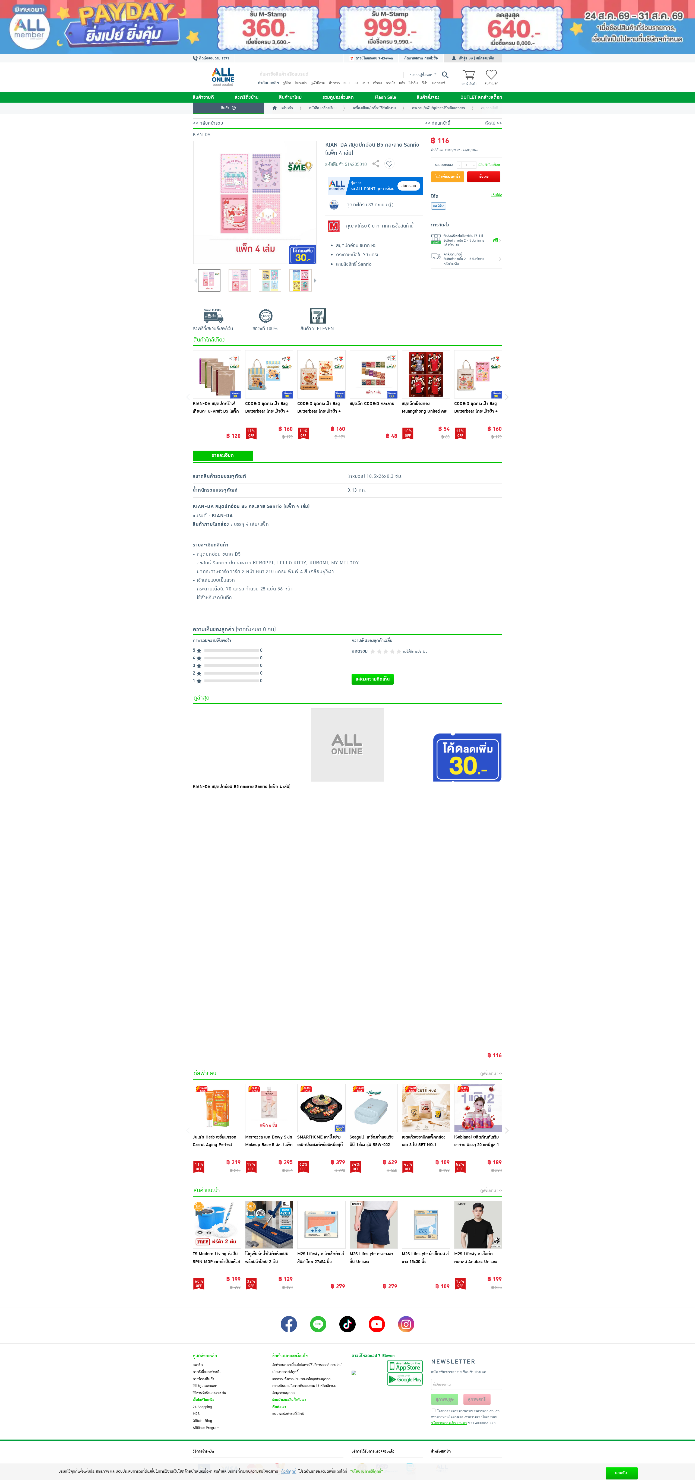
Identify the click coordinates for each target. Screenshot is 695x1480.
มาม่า (365, 83)
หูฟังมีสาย (318, 83)
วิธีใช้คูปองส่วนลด (205, 1386)
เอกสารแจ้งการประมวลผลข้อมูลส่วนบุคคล (301, 1379)
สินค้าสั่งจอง (428, 97)
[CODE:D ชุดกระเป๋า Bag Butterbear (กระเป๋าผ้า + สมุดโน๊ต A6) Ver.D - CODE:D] (321, 374)
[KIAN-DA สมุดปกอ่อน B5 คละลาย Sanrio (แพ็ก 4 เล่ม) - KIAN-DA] (347, 745)
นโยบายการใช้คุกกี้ (285, 1372)
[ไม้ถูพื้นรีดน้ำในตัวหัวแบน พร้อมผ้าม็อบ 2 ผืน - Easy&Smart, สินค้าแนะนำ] (269, 1225)
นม (355, 83)
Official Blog (202, 1421)
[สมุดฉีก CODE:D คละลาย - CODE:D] (374, 374)
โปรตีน (413, 83)
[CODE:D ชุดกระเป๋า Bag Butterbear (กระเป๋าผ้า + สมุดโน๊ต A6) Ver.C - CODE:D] (269, 374)
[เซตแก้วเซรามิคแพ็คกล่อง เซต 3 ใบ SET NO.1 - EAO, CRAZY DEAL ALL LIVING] (426, 1108)
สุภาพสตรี (477, 1399)
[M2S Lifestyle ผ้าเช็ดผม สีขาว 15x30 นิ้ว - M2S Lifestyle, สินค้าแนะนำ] (426, 1225)
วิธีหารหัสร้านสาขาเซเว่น (209, 1393)
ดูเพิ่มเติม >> (491, 1074)
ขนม (346, 83)
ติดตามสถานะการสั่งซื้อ (421, 58)
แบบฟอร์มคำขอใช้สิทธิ (288, 1413)
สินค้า (225, 108)
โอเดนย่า (301, 83)
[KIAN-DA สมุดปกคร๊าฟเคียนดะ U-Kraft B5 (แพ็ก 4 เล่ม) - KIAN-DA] (217, 374)
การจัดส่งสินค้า (203, 1379)
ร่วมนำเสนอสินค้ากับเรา (289, 1400)
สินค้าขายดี (203, 97)
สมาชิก (198, 1365)
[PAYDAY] (347, 27)
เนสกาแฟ (438, 83)
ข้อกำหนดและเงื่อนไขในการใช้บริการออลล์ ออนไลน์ (307, 1365)
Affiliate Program (206, 1428)
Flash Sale (385, 97)
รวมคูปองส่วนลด (338, 97)
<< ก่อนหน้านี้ (437, 123)
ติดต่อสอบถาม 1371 (213, 58)
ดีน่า (425, 83)
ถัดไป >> (493, 123)
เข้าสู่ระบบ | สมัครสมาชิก (476, 58)
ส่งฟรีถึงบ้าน (246, 97)
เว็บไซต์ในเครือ (203, 1400)
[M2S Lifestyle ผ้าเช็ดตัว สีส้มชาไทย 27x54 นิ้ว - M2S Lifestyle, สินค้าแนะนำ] (321, 1225)
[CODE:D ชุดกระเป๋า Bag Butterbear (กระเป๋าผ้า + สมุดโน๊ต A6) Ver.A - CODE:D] (478, 374)
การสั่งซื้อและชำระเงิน (207, 1372)
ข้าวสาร (334, 83)
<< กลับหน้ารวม (208, 123)
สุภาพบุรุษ (445, 1399)
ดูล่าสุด (202, 698)
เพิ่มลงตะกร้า (450, 176)
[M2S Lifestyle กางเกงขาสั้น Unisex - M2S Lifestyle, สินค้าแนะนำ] (374, 1225)
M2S (196, 1413)
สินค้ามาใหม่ (290, 97)
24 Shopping (202, 1407)
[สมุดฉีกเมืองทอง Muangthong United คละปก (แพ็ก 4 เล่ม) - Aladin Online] (426, 374)
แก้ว (402, 83)
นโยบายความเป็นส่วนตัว (449, 1423)
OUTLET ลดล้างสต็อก (481, 97)
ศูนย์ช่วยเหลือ (205, 1356)
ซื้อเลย (484, 176)
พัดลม (377, 83)
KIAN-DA (201, 134)
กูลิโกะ (287, 83)
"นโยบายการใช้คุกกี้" (366, 1471)
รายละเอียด (223, 455)
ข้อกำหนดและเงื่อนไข (290, 1356)
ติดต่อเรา (279, 1407)
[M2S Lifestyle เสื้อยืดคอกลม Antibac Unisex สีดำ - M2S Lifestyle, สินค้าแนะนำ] (478, 1225)
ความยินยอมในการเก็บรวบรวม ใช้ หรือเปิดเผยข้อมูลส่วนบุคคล (304, 1389)
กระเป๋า (390, 83)
